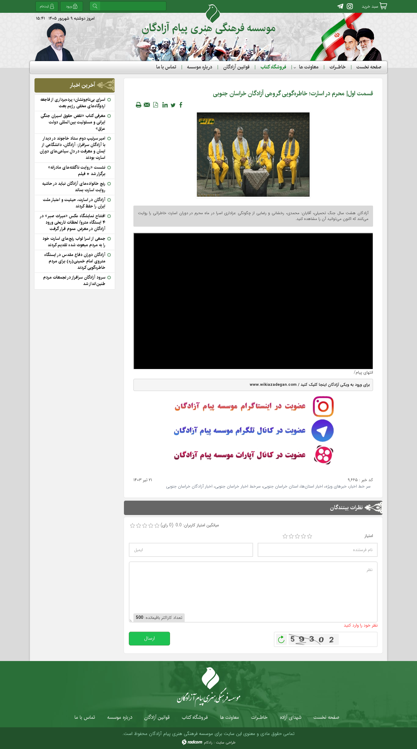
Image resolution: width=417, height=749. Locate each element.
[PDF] (155, 104)
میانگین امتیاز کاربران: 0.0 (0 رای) (190, 525)
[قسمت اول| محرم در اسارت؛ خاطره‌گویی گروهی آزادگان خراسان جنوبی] (253, 154)
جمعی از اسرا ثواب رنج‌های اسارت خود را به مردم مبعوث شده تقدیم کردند (73, 242)
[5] (309, 536)
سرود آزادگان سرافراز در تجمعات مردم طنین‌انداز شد (74, 280)
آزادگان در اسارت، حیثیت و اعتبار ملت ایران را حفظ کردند (74, 203)
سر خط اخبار (360, 486)
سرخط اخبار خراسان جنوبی (238, 486)
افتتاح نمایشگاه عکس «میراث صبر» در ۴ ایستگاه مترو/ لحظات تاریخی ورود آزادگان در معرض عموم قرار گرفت (72, 222)
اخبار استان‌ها (312, 486)
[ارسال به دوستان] (147, 104)
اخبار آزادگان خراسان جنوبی (189, 486)
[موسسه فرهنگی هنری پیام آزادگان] (208, 19)
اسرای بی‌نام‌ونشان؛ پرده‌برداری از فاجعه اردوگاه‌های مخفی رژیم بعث (72, 103)
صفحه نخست (326, 717)
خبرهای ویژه (336, 486)
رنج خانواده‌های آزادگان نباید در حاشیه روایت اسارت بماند (73, 187)
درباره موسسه (119, 717)
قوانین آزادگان (157, 717)
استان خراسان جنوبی (280, 486)
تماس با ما (84, 717)
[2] (291, 536)
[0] (132, 525)
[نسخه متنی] (138, 104)
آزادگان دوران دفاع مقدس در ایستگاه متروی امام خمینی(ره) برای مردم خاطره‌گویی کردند (74, 261)
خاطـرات (259, 717)
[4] (303, 536)
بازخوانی (281, 637)
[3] (297, 536)
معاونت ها (229, 717)
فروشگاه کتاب (195, 717)
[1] (285, 536)
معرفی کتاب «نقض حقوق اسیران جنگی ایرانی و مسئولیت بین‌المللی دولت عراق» (73, 122)
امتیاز (368, 536)
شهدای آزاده (290, 717)
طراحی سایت (225, 742)
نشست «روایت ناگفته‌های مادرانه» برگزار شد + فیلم (76, 170)
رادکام (208, 742)
